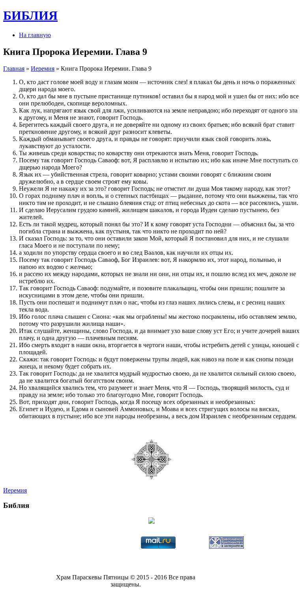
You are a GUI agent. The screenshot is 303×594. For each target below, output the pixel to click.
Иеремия (42, 68)
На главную (35, 35)
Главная (13, 68)
